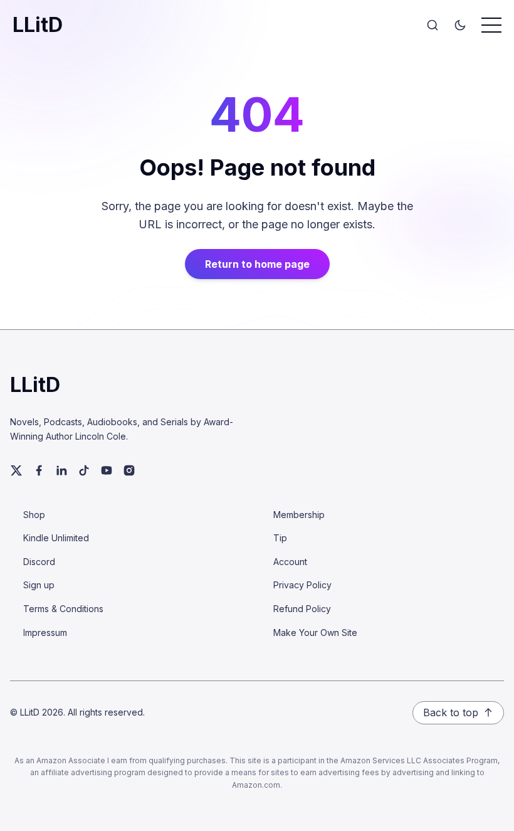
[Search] (432, 25)
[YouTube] (106, 470)
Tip (280, 537)
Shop (34, 514)
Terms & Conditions (63, 608)
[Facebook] (39, 470)
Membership (299, 514)
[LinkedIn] (61, 470)
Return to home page (257, 264)
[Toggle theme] (460, 25)
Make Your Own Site (315, 632)
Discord (39, 561)
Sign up (39, 585)
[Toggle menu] (491, 25)
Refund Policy (302, 608)
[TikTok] (84, 470)
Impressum (45, 632)
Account (290, 561)
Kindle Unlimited (56, 537)
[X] (16, 470)
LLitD (38, 25)
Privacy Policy (302, 585)
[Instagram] (129, 470)
